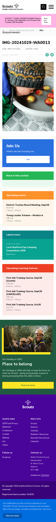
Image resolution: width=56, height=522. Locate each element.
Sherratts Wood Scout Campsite (40, 440)
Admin (5, 445)
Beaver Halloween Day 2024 (21, 30)
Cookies (5, 434)
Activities (34, 430)
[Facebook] (47, 54)
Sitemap (5, 437)
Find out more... (46, 20)
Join (28, 159)
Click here (45, 475)
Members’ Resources (40, 434)
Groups (34, 423)
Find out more (28, 385)
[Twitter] (52, 54)
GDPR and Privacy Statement (10, 425)
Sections (34, 427)
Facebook (6, 457)
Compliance (7, 430)
